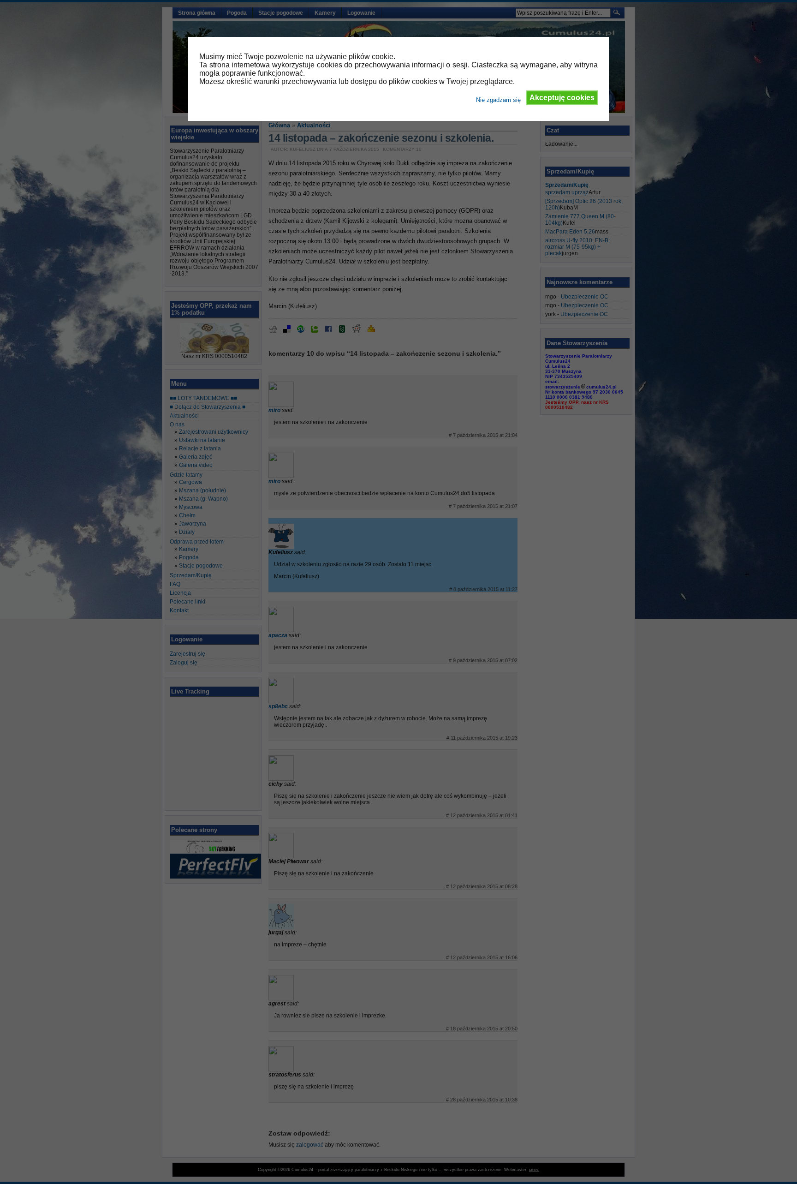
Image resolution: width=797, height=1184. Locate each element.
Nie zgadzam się (498, 99)
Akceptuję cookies (562, 98)
